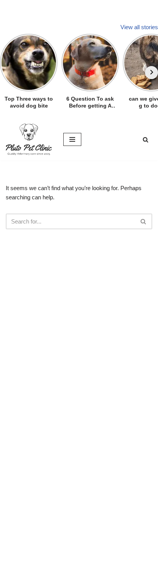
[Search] (145, 139)
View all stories (139, 27)
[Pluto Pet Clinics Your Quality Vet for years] (29, 139)
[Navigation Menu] (72, 139)
